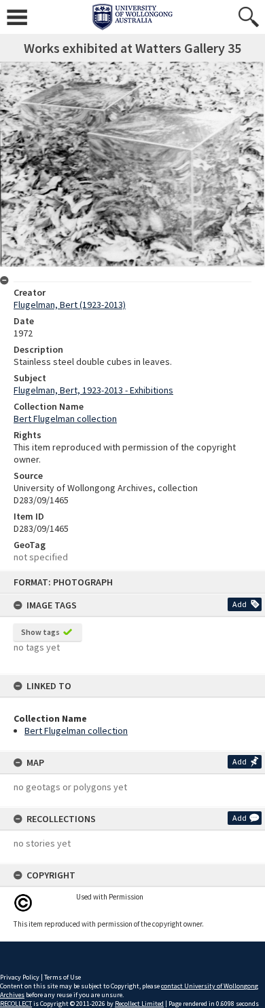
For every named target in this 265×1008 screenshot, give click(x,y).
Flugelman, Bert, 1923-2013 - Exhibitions (93, 390)
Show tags (40, 632)
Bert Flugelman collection (76, 730)
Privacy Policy (19, 977)
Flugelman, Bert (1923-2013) (70, 304)
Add (239, 604)
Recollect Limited (139, 1003)
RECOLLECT (16, 1003)
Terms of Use (62, 977)
